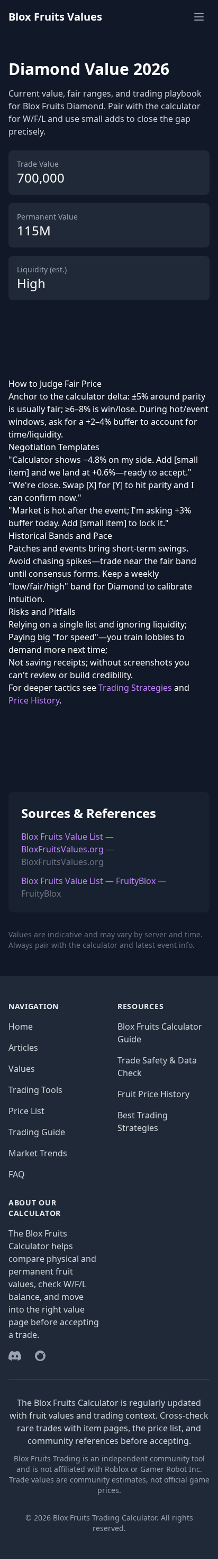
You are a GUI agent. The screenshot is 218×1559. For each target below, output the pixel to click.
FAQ (16, 1174)
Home (20, 1026)
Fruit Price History (153, 1094)
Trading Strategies (135, 687)
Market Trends (37, 1153)
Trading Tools (35, 1090)
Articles (23, 1047)
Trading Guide (36, 1132)
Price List (26, 1111)
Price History (33, 700)
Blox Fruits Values (55, 16)
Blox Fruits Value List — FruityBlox (88, 881)
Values (21, 1069)
